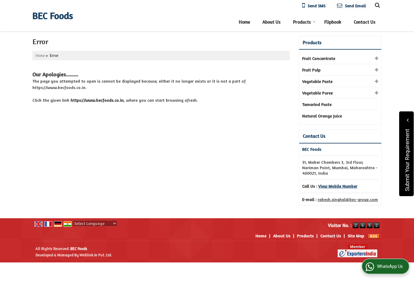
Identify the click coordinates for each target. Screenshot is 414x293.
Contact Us (365, 22)
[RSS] (374, 235)
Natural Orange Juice (322, 115)
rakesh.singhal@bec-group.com (348, 199)
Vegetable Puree (317, 92)
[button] (337, 186)
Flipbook (332, 22)
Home (244, 22)
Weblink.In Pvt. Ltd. (95, 255)
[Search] (376, 5)
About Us (271, 22)
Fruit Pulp (311, 69)
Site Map (356, 235)
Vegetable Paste (317, 81)
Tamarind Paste (317, 104)
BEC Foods (52, 16)
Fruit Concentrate (318, 58)
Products (302, 22)
